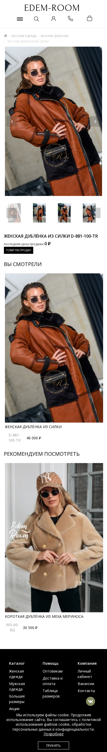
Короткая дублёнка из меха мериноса (44, 616)
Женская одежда (23, 36)
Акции (14, 708)
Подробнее (54, 733)
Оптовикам (53, 671)
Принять (53, 745)
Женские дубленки (54, 36)
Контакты (86, 690)
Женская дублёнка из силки (33, 426)
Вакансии (86, 683)
